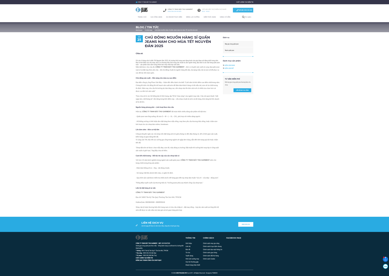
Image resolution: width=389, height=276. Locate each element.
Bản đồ (188, 249)
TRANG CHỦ (142, 17)
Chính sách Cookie (209, 259)
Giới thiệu (189, 243)
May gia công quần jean (232, 44)
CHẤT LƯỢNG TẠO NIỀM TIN (244, 2)
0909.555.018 (246, 224)
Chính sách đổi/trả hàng (211, 256)
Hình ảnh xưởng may (192, 259)
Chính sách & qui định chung (212, 246)
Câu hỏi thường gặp (192, 262)
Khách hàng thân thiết (193, 265)
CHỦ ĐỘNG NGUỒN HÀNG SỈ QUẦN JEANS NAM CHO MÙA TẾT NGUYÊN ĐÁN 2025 (176, 30)
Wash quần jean (229, 50)
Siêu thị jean (139, 30)
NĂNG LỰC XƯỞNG (193, 17)
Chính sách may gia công (211, 243)
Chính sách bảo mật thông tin (212, 249)
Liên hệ (188, 246)
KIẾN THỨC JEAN (210, 17)
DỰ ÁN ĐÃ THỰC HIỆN (174, 17)
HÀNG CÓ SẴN (225, 17)
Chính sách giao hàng (210, 253)
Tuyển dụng (189, 256)
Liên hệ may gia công (242, 90)
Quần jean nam (229, 65)
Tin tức (188, 253)
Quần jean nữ (229, 68)
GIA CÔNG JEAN (156, 17)
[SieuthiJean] (144, 9)
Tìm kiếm (248, 17)
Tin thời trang (148, 30)
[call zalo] (385, 266)
